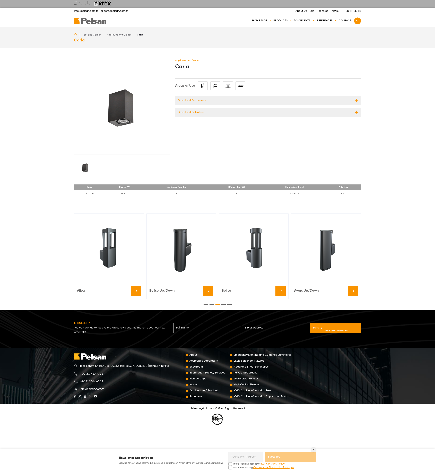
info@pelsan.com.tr (86, 11)
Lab (312, 11)
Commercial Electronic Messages (273, 467)
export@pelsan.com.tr (114, 11)
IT (351, 11)
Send (334, 329)
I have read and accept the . (259, 463)
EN (347, 11)
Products (280, 20)
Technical (323, 11)
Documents (302, 20)
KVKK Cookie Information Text (252, 390)
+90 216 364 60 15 (91, 381)
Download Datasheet (191, 112)
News (335, 11)
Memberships (197, 378)
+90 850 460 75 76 (91, 374)
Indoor (193, 384)
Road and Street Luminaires (251, 367)
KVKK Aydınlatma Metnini (340, 327)
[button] (206, 304)
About (193, 355)
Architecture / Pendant (203, 390)
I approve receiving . (263, 467)
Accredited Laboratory (203, 361)
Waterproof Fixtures (246, 378)
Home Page (259, 20)
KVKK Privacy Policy (273, 463)
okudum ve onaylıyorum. (340, 329)
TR (342, 11)
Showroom (196, 367)
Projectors (195, 396)
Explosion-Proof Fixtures (249, 361)
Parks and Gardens (245, 372)
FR (359, 11)
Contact (345, 20)
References (324, 20)
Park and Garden (92, 35)
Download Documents (192, 100)
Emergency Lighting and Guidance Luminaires (262, 355)
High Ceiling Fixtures (246, 384)
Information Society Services (207, 372)
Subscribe (274, 457)
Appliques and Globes (119, 35)
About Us (301, 11)
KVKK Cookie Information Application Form (260, 396)
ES (355, 11)
